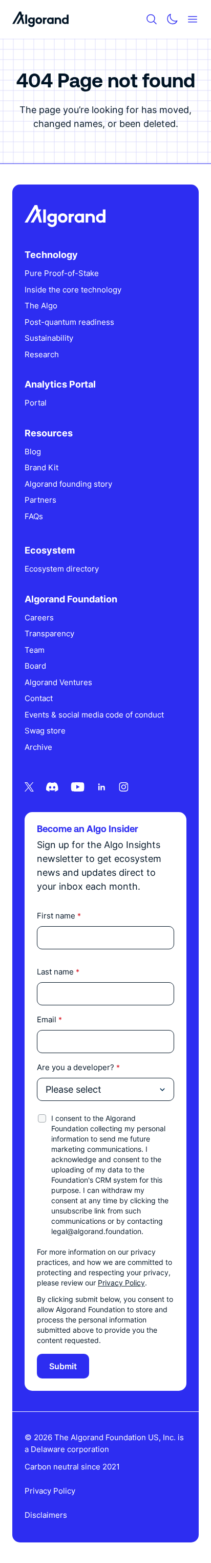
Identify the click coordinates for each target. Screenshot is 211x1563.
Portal (36, 403)
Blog (33, 451)
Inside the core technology (73, 290)
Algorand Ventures (58, 682)
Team (35, 650)
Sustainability (49, 338)
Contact (39, 698)
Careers (39, 617)
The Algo (41, 305)
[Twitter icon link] (29, 787)
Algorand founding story (68, 484)
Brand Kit (41, 467)
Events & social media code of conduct (94, 715)
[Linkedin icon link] (102, 787)
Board (35, 666)
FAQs (34, 516)
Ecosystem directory (62, 569)
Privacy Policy (121, 1282)
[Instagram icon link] (124, 787)
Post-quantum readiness (69, 322)
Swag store (45, 730)
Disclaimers (46, 1515)
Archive (38, 747)
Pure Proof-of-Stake (62, 273)
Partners (40, 500)
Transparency (49, 633)
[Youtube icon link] (78, 787)
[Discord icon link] (52, 787)
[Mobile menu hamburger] (192, 19)
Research (42, 354)
